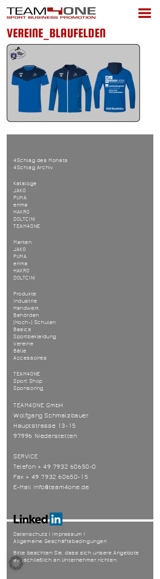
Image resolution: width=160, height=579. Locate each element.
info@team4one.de (61, 487)
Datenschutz (30, 534)
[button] (16, 563)
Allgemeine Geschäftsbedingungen (60, 541)
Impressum (67, 534)
